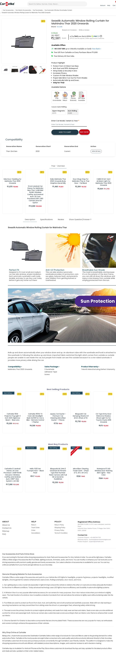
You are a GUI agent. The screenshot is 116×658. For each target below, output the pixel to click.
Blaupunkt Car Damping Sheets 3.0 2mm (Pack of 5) (81, 416)
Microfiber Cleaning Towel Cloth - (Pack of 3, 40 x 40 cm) (81, 471)
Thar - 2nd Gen (58, 166)
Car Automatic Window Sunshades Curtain (58, 10)
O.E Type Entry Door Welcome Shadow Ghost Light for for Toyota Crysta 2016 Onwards (103, 418)
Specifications (46, 219)
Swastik (59, 27)
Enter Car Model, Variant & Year (64, 121)
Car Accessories (8, 10)
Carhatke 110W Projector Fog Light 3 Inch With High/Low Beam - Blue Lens (13, 417)
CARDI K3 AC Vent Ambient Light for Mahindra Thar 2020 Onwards (103, 182)
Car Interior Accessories (23, 10)
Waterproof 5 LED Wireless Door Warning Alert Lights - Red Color (103, 472)
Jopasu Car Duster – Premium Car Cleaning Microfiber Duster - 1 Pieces (58, 417)
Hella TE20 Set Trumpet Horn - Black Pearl (35, 471)
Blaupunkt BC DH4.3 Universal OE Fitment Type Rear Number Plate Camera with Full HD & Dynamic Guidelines (58, 474)
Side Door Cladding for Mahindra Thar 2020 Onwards (12, 181)
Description (30, 219)
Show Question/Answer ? (80, 219)
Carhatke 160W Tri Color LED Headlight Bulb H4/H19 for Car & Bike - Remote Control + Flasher (35, 418)
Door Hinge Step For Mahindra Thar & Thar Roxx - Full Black (80, 181)
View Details (96, 151)
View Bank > (96, 49)
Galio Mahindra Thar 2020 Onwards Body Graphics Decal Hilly (58, 181)
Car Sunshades (38, 10)
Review (61, 219)
